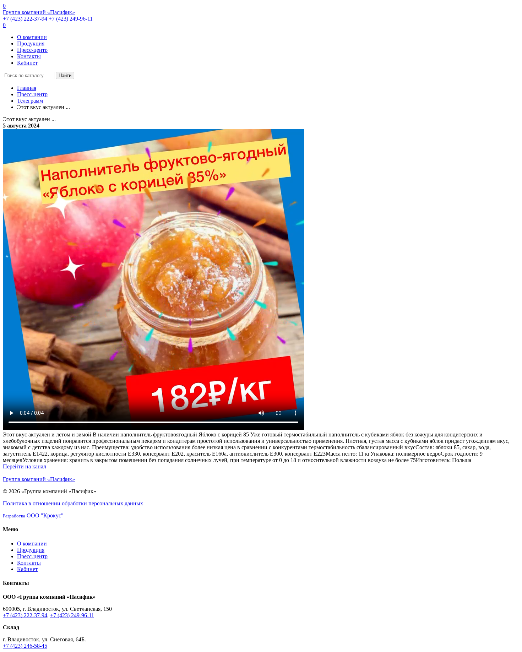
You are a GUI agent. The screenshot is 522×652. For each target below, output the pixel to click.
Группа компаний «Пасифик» (39, 12)
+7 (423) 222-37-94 (26, 19)
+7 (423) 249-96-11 (71, 19)
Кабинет (27, 63)
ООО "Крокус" (33, 515)
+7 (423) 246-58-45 (25, 646)
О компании (32, 37)
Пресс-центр (32, 50)
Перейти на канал (24, 466)
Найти (65, 75)
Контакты (29, 56)
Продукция (30, 43)
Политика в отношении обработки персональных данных (73, 503)
